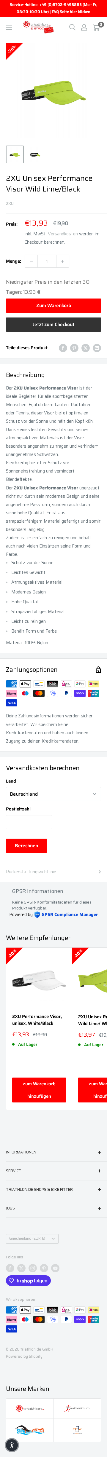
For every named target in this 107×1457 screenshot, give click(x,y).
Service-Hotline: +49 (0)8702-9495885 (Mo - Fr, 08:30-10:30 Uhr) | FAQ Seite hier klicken (53, 8)
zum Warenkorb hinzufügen (39, 1090)
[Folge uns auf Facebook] (10, 1268)
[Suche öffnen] (72, 27)
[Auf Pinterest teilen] (74, 348)
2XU (10, 203)
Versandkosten (63, 233)
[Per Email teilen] (97, 348)
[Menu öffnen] (9, 27)
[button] (53, 471)
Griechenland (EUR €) (27, 1238)
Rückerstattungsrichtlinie (31, 871)
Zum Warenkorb (53, 305)
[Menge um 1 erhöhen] (62, 261)
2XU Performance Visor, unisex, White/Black (37, 1020)
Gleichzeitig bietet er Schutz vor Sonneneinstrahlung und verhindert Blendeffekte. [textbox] (40, 471)
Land (11, 781)
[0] (96, 27)
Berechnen (26, 845)
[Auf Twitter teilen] (85, 348)
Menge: (13, 261)
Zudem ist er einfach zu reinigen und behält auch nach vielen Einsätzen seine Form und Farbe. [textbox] (48, 546)
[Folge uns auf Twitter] (21, 1268)
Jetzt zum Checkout (53, 324)
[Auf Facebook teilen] (63, 348)
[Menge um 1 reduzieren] (31, 261)
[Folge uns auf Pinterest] (44, 1268)
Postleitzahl (18, 809)
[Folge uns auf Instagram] (33, 1268)
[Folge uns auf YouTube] (55, 1268)
